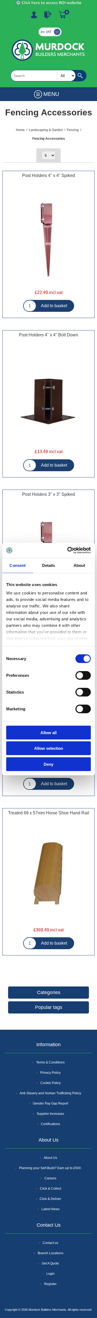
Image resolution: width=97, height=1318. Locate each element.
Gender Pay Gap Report (50, 1103)
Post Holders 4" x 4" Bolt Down (48, 335)
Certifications (50, 1124)
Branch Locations (50, 1253)
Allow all (48, 732)
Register (34, 15)
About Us (50, 1158)
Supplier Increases (50, 1114)
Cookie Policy (50, 1083)
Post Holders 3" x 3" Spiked (48, 494)
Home (20, 130)
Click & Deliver (50, 1199)
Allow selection (48, 748)
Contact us (50, 1243)
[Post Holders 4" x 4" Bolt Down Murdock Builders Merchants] (48, 399)
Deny (48, 764)
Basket (62, 15)
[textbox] (43, 75)
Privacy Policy (50, 1073)
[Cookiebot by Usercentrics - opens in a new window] (68, 550)
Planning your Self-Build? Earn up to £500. (50, 1168)
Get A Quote (50, 1263)
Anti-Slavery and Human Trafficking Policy (50, 1093)
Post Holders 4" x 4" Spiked (48, 175)
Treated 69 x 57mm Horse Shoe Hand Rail (48, 813)
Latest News (50, 1209)
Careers (50, 1178)
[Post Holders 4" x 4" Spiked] (48, 240)
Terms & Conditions (50, 1062)
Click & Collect (50, 1188)
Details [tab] (48, 565)
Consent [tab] (17, 565)
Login (50, 1274)
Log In (48, 15)
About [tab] (79, 565)
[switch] (83, 675)
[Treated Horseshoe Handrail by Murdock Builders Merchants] (48, 877)
